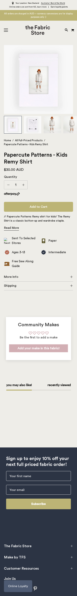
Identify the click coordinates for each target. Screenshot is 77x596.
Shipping (10, 285)
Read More (11, 227)
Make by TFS (15, 557)
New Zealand (33, 3)
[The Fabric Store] (38, 30)
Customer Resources (21, 568)
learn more (42, 7)
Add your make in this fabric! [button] (38, 348)
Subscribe (38, 504)
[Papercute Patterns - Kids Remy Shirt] (13, 125)
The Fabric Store (18, 546)
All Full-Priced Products (29, 140)
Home (7, 140)
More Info (11, 276)
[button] (66, 30)
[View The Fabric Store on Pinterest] (35, 588)
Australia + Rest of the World (53, 3)
